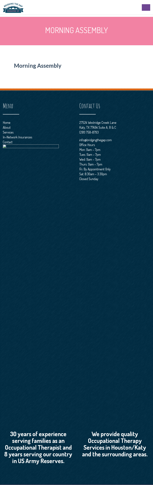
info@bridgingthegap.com (95, 140)
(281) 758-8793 (89, 132)
